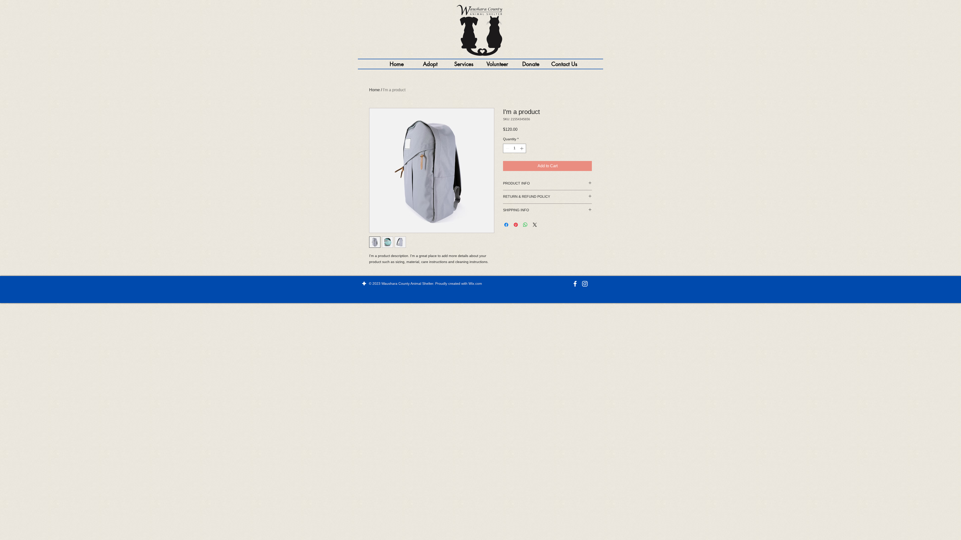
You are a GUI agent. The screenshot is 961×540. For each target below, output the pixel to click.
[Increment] (522, 148)
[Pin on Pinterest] (516, 225)
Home (374, 90)
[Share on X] (535, 225)
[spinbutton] (514, 148)
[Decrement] (507, 148)
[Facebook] (575, 284)
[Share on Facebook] (506, 225)
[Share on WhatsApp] (525, 225)
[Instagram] (585, 284)
